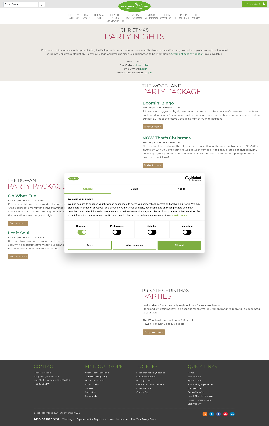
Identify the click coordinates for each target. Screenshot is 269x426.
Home (191, 373)
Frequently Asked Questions (150, 373)
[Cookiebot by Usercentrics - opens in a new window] (187, 178)
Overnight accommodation (187, 53)
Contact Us (90, 392)
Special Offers (195, 380)
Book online (142, 65)
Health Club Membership (200, 396)
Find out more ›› (152, 126)
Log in (143, 68)
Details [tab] (134, 189)
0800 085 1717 (43, 384)
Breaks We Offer (196, 392)
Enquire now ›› (154, 332)
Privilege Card (143, 380)
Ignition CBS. (73, 413)
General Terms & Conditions (150, 384)
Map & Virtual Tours (94, 380)
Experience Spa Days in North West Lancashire (102, 419)
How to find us (92, 384)
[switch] (117, 232)
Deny (90, 245)
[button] (74, 17)
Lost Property (194, 404)
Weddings (67, 419)
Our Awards (91, 396)
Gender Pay (142, 392)
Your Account (194, 376)
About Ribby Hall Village (97, 373)
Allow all (179, 245)
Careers (89, 388)
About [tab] (181, 189)
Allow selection (134, 245)
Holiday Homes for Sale (199, 400)
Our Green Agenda (146, 376)
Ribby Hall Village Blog (96, 376)
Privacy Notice (143, 388)
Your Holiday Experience (200, 384)
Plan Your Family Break (143, 419)
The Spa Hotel (195, 388)
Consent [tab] (87, 189)
